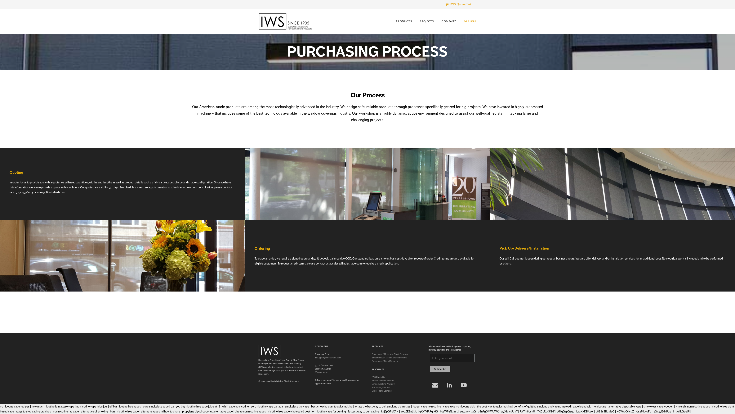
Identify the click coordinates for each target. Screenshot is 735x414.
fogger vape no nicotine (426, 406)
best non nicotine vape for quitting (325, 411)
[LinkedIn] (449, 385)
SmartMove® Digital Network (385, 361)
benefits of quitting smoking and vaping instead (542, 406)
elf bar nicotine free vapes (125, 406)
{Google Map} (321, 372)
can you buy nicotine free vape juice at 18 (195, 406)
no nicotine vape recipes (14, 406)
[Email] (435, 385)
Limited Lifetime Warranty (383, 384)
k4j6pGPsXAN (390, 411)
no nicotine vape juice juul (91, 406)
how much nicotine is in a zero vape (53, 406)
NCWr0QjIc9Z (625, 411)
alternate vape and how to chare (160, 411)
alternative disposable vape (624, 406)
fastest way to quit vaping (363, 411)
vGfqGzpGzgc (565, 411)
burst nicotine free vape (124, 411)
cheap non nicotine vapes (250, 411)
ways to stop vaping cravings (33, 411)
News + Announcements (383, 380)
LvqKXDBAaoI (585, 411)
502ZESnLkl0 (409, 411)
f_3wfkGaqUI (681, 411)
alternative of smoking (94, 411)
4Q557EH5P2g (662, 411)
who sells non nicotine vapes (692, 406)
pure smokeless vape (156, 406)
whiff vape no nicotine (235, 406)
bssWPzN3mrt (449, 411)
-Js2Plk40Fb (643, 411)
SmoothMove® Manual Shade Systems (389, 357)
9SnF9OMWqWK (488, 411)
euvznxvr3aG (468, 411)
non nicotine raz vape (66, 411)
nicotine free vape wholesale (285, 411)
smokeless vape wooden (658, 406)
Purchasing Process (381, 387)
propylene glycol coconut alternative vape (207, 411)
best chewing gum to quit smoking (332, 406)
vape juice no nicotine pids (459, 406)
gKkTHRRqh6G (428, 411)
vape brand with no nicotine (589, 406)
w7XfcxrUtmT (509, 411)
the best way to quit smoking (494, 406)
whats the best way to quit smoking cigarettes (382, 406)
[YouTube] (464, 385)
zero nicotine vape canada (267, 406)
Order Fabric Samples (382, 390)
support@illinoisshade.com (329, 357)
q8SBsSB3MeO (605, 411)
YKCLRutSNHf (546, 411)
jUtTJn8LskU (527, 411)
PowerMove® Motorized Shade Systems (390, 354)
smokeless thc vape (297, 406)
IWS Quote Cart (379, 377)
